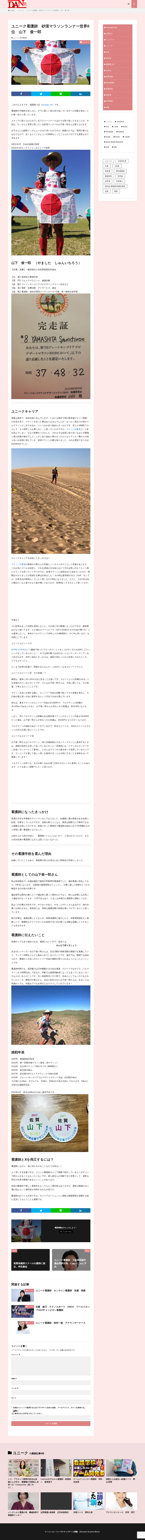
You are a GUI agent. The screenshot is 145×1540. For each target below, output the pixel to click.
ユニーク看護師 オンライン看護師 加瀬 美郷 (61, 1290)
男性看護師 (23, 38)
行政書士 (127, 137)
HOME (12, 10)
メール (14, 1388)
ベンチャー (110, 40)
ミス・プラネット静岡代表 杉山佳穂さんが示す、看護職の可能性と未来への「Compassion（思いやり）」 (23, 1483)
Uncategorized (111, 27)
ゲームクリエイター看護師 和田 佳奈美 (87, 1480)
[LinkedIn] (81, 94)
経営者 (108, 95)
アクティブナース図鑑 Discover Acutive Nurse (80, 1532)
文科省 (108, 70)
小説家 (116, 127)
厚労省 (108, 58)
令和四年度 (120, 122)
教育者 (125, 127)
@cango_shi (47, 104)
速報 (107, 107)
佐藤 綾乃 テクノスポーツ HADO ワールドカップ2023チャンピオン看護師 (63, 1308)
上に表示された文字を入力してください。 (27, 1413)
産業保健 (109, 76)
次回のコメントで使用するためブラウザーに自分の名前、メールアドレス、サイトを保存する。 (49, 1407)
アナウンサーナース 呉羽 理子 (120, 1512)
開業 (115, 147)
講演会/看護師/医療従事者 (114, 142)
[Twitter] (41, 94)
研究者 (108, 137)
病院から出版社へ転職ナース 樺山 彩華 (120, 1480)
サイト (13, 1398)
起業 (107, 147)
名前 (14, 1378)
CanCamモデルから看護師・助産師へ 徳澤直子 (56, 1480)
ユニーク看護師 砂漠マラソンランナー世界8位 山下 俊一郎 (48, 10)
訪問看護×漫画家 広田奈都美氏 (55, 1512)
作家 (107, 127)
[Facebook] (21, 94)
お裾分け (109, 33)
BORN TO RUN (18, 649)
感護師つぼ (110, 64)
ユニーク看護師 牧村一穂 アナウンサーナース (61, 1322)
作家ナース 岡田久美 (83, 1512)
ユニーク (21, 10)
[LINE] (61, 94)
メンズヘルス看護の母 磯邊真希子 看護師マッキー (23, 1513)
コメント (15, 1354)
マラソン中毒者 (73, 429)
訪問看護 (109, 101)
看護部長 (109, 89)
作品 (107, 52)
